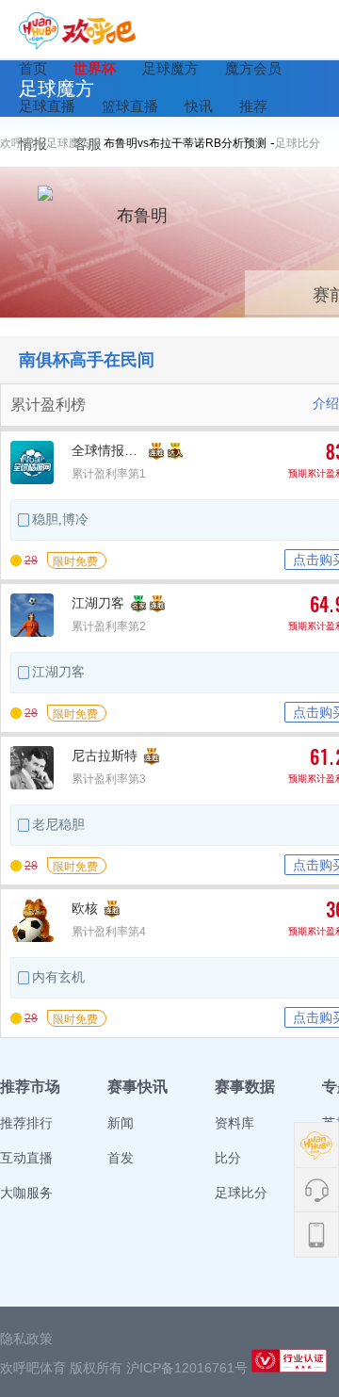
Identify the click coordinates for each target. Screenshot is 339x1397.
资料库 (234, 1122)
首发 (120, 1157)
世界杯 (94, 68)
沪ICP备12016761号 (187, 1367)
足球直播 (47, 106)
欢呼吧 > (23, 143)
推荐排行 (26, 1122)
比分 (228, 1157)
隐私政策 (26, 1338)
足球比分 (297, 143)
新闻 (120, 1122)
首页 (33, 68)
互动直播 (26, 1157)
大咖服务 (26, 1192)
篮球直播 (130, 106)
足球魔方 (170, 68)
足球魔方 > (75, 143)
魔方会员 (253, 68)
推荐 (253, 106)
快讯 (199, 106)
